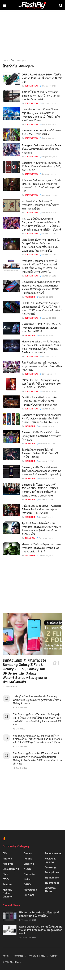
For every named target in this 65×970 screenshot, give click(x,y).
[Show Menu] (4, 5)
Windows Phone (50, 889)
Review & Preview (50, 860)
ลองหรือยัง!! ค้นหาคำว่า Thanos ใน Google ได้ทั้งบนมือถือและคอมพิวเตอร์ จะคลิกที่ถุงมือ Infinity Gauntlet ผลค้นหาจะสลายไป (40, 245)
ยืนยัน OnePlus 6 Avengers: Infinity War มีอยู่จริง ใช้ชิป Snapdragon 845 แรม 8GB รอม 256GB (41, 383)
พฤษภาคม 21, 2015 (47, 426)
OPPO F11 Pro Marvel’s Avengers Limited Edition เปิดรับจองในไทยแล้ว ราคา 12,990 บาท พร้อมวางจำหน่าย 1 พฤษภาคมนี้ (42, 308)
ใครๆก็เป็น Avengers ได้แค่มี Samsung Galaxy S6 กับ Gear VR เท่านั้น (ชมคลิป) (40, 453)
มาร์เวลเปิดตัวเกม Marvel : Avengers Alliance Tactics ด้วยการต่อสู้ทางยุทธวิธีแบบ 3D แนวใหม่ (41, 509)
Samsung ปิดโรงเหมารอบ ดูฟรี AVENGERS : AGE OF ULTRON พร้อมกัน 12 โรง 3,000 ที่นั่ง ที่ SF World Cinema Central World (40, 490)
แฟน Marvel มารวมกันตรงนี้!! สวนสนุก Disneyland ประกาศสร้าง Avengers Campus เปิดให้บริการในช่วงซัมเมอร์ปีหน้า (41, 114)
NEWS (27, 869)
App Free (8, 863)
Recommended (53, 853)
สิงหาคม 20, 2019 (49, 138)
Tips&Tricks (52, 877)
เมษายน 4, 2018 (48, 409)
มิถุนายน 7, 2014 (46, 517)
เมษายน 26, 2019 (46, 297)
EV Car (6, 879)
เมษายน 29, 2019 (49, 233)
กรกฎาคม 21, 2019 (50, 156)
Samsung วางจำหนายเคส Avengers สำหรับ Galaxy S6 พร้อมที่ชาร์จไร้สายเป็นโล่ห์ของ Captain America (41, 418)
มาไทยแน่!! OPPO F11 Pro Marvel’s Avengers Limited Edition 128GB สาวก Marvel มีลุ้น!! (41, 327)
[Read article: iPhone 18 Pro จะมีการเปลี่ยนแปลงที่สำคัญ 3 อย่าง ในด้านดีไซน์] (9, 916)
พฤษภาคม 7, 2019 (49, 195)
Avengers (21, 60)
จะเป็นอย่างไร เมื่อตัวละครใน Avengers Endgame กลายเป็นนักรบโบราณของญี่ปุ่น (41, 204)
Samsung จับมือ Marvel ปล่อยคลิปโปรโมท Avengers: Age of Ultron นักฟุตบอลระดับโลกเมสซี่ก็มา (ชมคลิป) (41, 470)
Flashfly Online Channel (7, 893)
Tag (13, 60)
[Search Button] (60, 5)
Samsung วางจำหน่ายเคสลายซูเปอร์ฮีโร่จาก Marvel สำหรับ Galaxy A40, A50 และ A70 (41, 166)
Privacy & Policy (36, 955)
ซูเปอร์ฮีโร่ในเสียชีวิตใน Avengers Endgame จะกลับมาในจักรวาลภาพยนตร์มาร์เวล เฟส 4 (40, 95)
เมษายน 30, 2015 (46, 499)
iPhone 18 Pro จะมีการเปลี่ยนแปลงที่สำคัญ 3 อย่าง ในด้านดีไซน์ (39, 914)
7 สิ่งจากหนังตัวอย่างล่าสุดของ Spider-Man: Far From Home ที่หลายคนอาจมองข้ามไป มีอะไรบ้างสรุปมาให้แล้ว (42, 185)
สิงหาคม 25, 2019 (49, 124)
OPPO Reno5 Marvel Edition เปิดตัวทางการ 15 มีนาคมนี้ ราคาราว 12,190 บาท (42, 78)
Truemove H (52, 882)
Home (5, 60)
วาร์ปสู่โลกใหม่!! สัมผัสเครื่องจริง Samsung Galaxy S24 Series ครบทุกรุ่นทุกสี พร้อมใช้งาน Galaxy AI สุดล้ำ (37, 700)
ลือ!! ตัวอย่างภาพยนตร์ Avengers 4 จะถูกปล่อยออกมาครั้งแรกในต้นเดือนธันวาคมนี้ (42, 366)
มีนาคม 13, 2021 (49, 86)
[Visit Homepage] (32, 5)
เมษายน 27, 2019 (49, 255)
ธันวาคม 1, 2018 (49, 374)
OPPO (27, 884)
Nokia (27, 879)
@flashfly (30, 538)
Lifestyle (29, 863)
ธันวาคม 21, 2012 (46, 538)
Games (28, 853)
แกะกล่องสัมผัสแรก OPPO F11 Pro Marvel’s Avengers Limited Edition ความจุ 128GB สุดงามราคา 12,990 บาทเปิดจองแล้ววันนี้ (41, 287)
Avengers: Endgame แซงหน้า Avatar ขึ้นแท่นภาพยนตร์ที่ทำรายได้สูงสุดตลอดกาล (42, 148)
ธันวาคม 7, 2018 (49, 356)
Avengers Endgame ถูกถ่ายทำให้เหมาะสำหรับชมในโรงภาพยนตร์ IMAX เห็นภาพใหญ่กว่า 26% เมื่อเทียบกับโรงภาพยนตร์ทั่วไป (39, 266)
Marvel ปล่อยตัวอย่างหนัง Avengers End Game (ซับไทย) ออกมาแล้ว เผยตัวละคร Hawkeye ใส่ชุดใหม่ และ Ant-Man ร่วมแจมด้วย (41, 347)
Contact (54, 955)
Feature (7, 884)
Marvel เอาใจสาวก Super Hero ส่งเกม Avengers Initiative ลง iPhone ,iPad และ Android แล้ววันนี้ (42, 547)
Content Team (31, 86)
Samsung (50, 867)
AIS (5, 853)
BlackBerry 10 (11, 869)
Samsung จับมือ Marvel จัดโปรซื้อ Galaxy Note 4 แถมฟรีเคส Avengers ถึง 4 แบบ (41, 435)
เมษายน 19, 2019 (46, 335)
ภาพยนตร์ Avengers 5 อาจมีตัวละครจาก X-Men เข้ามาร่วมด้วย (41, 132)
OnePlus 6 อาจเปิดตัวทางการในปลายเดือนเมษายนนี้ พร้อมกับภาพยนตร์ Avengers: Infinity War (39, 400)
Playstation (30, 889)
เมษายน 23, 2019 (49, 318)
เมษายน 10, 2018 (49, 391)
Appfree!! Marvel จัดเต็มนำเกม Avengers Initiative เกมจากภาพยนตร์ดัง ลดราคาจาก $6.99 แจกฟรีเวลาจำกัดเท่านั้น (41, 528)
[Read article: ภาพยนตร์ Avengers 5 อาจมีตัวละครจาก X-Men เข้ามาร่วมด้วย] (11, 134)
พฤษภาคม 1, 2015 (46, 478)
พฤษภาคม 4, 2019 (49, 212)
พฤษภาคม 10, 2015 (47, 443)
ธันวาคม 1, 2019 (49, 103)
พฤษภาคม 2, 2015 (46, 461)
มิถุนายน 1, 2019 (49, 174)
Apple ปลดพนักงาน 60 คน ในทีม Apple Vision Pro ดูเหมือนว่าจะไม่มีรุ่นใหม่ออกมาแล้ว (40, 930)
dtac (5, 874)
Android (7, 858)
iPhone (28, 858)
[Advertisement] (33, 584)
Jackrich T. (30, 297)
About (5, 955)
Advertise (18, 955)
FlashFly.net (15, 962)
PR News (29, 894)
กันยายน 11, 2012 (45, 555)
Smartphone (52, 872)
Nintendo (29, 874)
